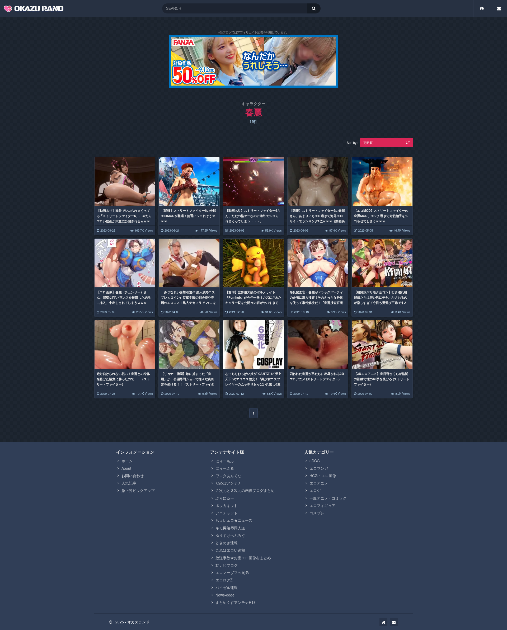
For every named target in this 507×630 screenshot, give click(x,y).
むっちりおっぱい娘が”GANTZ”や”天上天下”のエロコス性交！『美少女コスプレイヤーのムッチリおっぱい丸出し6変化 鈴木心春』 (253, 381)
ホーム (127, 460)
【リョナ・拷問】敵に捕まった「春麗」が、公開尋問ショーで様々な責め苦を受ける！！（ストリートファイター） (187, 381)
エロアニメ (318, 483)
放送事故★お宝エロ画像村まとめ (243, 557)
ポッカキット (226, 505)
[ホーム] (383, 622)
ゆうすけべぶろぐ (230, 535)
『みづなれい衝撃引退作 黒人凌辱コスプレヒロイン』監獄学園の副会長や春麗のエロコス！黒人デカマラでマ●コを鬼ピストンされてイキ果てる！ (188, 300)
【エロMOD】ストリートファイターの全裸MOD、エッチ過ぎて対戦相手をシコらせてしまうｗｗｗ (381, 215)
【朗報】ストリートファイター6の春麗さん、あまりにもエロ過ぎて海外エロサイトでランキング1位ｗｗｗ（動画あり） (317, 218)
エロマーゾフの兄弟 (232, 572)
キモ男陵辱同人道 (230, 527)
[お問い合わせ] (394, 622)
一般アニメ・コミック (327, 498)
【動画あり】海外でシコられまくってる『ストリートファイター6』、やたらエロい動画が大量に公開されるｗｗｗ (124, 215)
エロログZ (224, 579)
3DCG (314, 460)
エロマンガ (318, 468)
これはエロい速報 (230, 550)
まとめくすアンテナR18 (235, 602)
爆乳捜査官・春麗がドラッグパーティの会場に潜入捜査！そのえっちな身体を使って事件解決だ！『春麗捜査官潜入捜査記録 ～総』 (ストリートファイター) (318, 303)
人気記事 (128, 483)
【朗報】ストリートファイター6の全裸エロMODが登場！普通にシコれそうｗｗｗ (188, 215)
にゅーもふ (224, 460)
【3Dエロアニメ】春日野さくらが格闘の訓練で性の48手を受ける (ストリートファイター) (382, 379)
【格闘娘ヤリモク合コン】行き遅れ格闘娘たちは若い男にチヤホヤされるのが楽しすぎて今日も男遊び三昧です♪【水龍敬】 (380, 300)
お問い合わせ (132, 475)
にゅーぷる (224, 468)
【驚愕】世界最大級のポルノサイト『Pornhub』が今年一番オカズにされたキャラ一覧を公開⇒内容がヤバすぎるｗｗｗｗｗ (253, 300)
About (126, 468)
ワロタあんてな (228, 475)
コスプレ (316, 512)
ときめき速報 (226, 542)
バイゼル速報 (226, 587)
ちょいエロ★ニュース (233, 520)
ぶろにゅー (224, 498)
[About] (481, 8)
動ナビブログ (226, 565)
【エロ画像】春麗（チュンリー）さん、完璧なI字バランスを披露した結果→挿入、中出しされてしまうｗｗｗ (124, 297)
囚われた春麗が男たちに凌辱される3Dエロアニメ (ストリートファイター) (317, 376)
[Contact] (498, 8)
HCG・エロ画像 (322, 475)
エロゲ (315, 490)
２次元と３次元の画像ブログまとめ (245, 490)
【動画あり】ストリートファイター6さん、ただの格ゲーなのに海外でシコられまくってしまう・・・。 (252, 215)
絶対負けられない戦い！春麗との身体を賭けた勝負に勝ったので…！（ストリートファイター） (123, 379)
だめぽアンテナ (228, 483)
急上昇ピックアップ (138, 490)
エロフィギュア (322, 505)
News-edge (224, 595)
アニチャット (226, 512)
